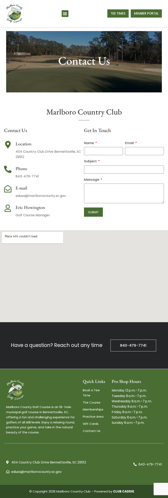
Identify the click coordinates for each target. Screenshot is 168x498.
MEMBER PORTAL (146, 13)
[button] (65, 13)
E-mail (21, 188)
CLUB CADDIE (123, 491)
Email (130, 143)
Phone (21, 169)
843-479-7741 (133, 345)
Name (89, 143)
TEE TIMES (118, 13)
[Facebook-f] (8, 454)
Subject (91, 161)
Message (92, 180)
